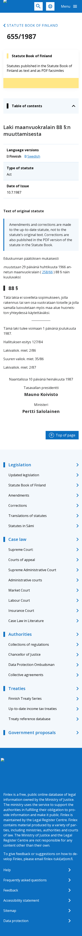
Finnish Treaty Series (25, 698)
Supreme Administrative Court (32, 570)
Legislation (19, 465)
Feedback (10, 890)
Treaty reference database (29, 719)
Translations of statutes (27, 515)
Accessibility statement (21, 900)
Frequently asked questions (25, 880)
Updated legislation (23, 475)
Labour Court (19, 600)
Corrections (17, 505)
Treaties (16, 688)
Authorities (20, 634)
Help (7, 870)
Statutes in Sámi (21, 526)
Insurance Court (21, 610)
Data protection (15, 920)
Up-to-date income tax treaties (32, 708)
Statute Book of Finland (32, 25)
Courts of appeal (21, 559)
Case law (17, 539)
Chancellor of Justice (24, 654)
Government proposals (32, 732)
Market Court (19, 590)
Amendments (18, 495)
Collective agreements (25, 674)
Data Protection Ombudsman (31, 664)
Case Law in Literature (26, 620)
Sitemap (9, 910)
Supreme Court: (20, 549)
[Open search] (38, 6)
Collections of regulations (28, 644)
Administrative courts (25, 580)
